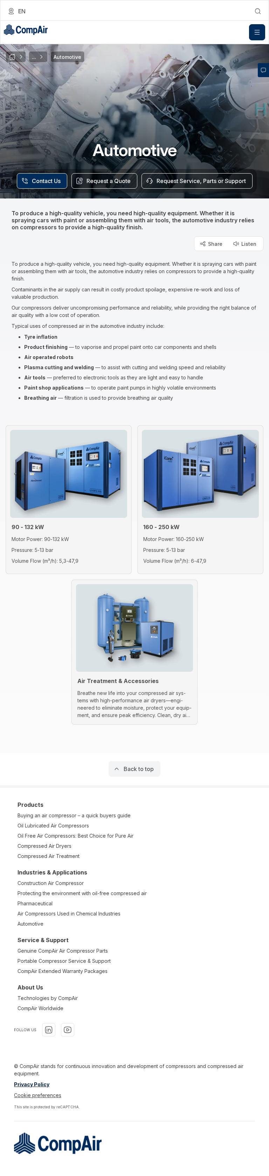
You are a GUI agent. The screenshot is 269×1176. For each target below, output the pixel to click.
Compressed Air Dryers (44, 846)
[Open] (257, 32)
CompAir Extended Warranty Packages (63, 971)
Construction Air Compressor (51, 883)
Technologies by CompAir (48, 998)
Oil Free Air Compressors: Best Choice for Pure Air (75, 836)
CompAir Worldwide (40, 1008)
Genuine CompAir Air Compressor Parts (63, 951)
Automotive (30, 924)
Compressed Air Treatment (49, 856)
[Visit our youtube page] (67, 1029)
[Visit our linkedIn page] (48, 1029)
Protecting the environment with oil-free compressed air (82, 893)
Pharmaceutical (35, 903)
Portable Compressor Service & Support (64, 961)
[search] (258, 11)
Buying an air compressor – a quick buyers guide (74, 815)
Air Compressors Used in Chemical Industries (69, 914)
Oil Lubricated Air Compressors (53, 826)
